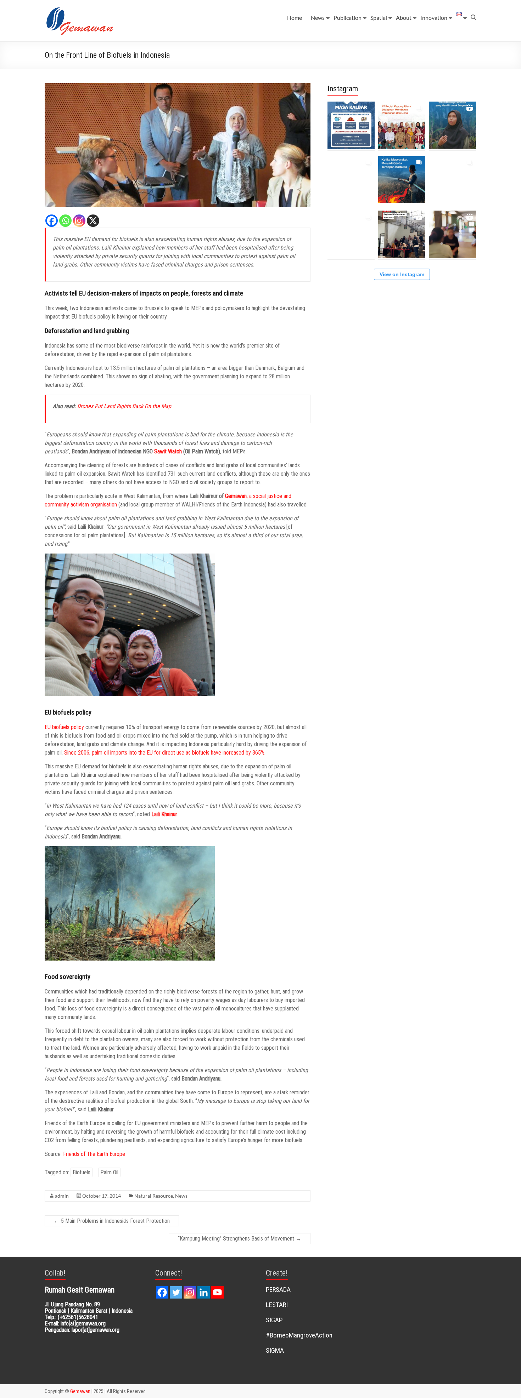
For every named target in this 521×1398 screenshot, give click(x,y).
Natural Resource (153, 1196)
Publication (348, 17)
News (318, 17)
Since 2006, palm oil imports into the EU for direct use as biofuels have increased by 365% (164, 752)
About (403, 17)
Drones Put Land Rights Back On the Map (124, 406)
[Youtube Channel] (217, 1292)
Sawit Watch (168, 451)
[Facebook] (51, 220)
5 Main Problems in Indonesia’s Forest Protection (112, 1220)
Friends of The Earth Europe (94, 1154)
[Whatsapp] (65, 220)
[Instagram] (79, 220)
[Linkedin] (203, 1292)
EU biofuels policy (64, 727)
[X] (93, 220)
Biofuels (81, 1172)
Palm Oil (109, 1172)
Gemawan (236, 496)
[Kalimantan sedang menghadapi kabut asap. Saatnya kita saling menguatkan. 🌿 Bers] (351, 125)
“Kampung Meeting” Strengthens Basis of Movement (239, 1238)
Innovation (433, 17)
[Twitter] (176, 1292)
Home (294, 17)
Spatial (378, 17)
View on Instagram (402, 274)
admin (62, 1196)
